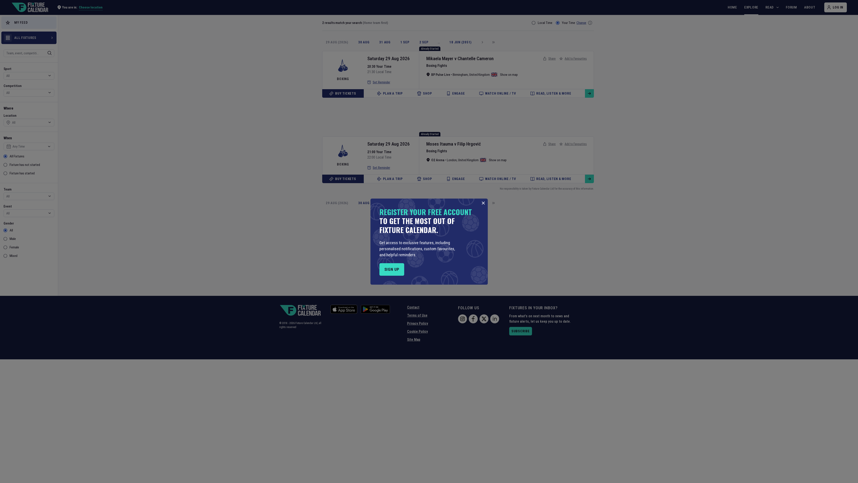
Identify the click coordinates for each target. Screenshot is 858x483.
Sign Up (391, 269)
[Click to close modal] (483, 203)
